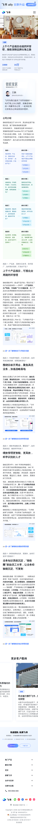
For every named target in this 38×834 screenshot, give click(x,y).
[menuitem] (19, 759)
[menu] (19, 775)
